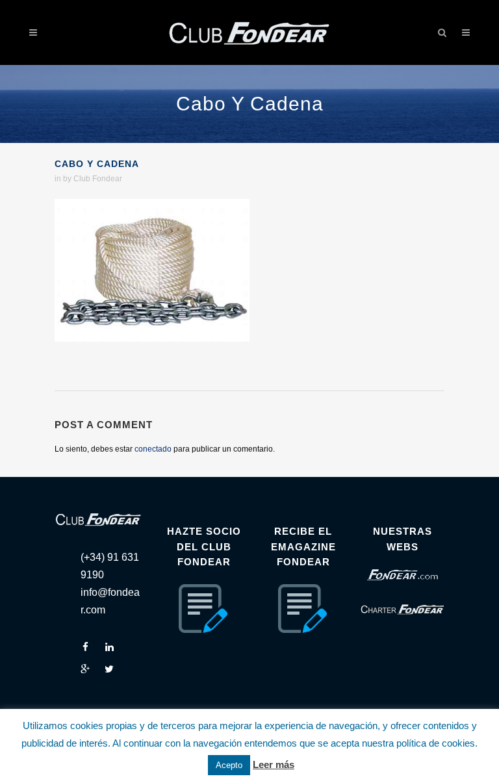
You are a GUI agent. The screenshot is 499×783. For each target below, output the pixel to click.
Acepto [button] (229, 765)
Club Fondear (97, 178)
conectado (153, 449)
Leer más (273, 764)
